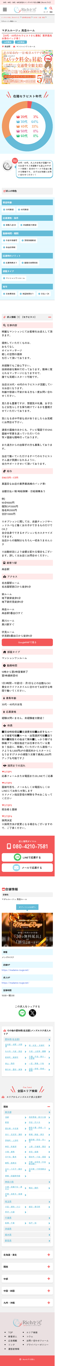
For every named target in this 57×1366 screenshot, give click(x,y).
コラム (29, 1336)
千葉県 (8, 1217)
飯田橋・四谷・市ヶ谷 (37, 1140)
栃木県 (8, 1234)
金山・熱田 (10, 1063)
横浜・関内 (33, 1187)
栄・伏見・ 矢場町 (36, 1045)
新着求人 (12, 1336)
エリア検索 (32, 1332)
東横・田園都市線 (12, 1175)
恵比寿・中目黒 (11, 1128)
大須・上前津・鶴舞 (37, 1051)
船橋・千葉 (10, 1223)
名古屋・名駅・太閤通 (13, 1045)
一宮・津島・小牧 (36, 1063)
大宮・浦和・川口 (12, 1206)
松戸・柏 (32, 1223)
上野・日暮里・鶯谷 (37, 1146)
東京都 (8, 1112)
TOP (10, 1332)
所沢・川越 (10, 1212)
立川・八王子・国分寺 (13, 1170)
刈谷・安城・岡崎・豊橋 (37, 1069)
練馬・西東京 (10, 1163)
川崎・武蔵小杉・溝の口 (13, 1187)
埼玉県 (8, 1201)
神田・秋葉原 (10, 1146)
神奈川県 (9, 1181)
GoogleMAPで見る (27, 642)
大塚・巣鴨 (10, 1151)
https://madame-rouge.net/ (15, 969)
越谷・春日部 (34, 1206)
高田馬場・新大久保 (37, 1117)
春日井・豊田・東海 (13, 1069)
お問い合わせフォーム (37, 1340)
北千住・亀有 (10, 1156)
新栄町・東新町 (11, 1057)
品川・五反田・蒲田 (13, 1134)
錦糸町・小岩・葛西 (37, 1156)
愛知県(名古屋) (12, 1039)
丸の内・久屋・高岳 (13, 1051)
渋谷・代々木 (34, 1122)
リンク (11, 1344)
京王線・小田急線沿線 (37, 1170)
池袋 (7, 1117)
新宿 (7, 1122)
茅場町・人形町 (11, 1140)
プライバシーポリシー (37, 1344)
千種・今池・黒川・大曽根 (37, 1057)
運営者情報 (13, 1348)
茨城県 (8, 1228)
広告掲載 (12, 1340)
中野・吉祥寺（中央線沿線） (37, 1163)
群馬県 (8, 1240)
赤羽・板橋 (33, 1151)
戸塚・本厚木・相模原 (13, 1195)
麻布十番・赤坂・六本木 (37, 1128)
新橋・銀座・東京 (36, 1134)
